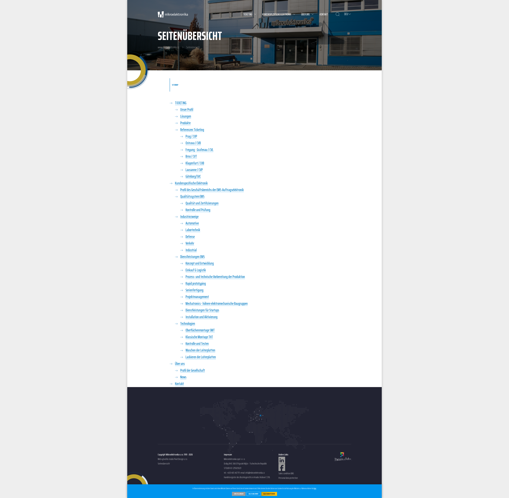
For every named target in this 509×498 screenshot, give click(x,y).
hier (315, 489)
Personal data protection (288, 478)
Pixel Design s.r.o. (181, 459)
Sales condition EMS (286, 473)
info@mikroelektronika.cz (255, 472)
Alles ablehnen (253, 493)
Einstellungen (238, 493)
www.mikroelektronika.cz (168, 47)
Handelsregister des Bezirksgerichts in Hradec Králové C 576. (247, 477)
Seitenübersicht (164, 463)
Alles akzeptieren (269, 493)
